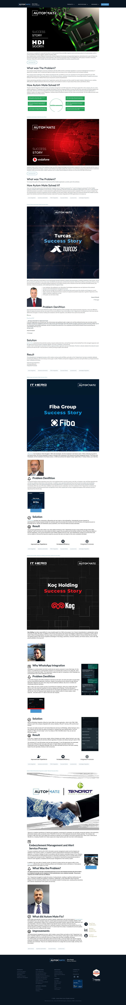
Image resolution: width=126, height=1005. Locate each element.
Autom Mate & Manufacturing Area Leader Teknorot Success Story (42, 770)
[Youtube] (77, 976)
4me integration (31, 197)
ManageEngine (78, 919)
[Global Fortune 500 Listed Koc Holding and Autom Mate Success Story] (63, 593)
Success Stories (64, 197)
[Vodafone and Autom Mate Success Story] (63, 142)
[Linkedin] (74, 976)
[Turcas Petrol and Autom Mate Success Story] (63, 242)
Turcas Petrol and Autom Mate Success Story (37, 204)
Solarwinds (30, 864)
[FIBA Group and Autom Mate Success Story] (63, 415)
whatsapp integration (84, 197)
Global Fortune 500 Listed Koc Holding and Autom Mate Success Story (43, 555)
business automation (43, 197)
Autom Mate (30, 343)
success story (73, 197)
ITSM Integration (54, 197)
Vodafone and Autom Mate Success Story (36, 117)
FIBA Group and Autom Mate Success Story (37, 377)
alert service (31, 948)
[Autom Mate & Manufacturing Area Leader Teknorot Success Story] (63, 801)
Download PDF (32, 62)
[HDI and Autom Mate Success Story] (63, 28)
